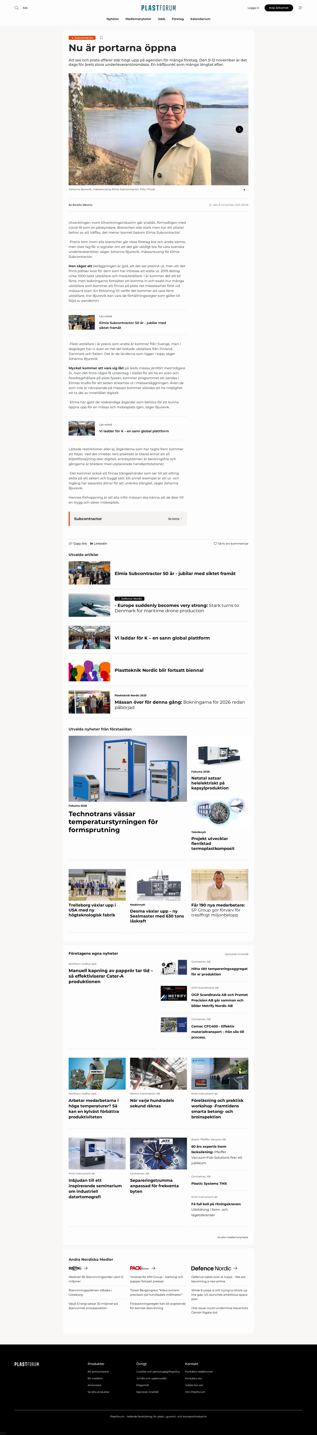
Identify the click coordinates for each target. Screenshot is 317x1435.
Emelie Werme (82, 205)
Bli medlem (95, 1378)
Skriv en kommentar (233, 543)
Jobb (161, 19)
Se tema (173, 518)
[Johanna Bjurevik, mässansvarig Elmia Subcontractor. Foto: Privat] (158, 129)
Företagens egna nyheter (93, 953)
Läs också (105, 316)
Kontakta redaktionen (199, 1371)
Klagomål (142, 1385)
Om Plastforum (195, 1392)
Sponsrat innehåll (147, 1392)
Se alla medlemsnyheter (232, 1237)
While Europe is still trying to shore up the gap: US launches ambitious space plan (219, 1295)
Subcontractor (83, 37)
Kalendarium (200, 19)
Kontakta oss (193, 1378)
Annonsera (94, 1385)
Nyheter (113, 19)
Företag (178, 19)
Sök (25, 8)
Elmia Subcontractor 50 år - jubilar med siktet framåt (132, 325)
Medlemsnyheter (138, 19)
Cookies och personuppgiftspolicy (158, 1371)
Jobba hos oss (194, 1385)
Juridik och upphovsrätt (151, 1378)
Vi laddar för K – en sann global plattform (134, 431)
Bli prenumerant (98, 1371)
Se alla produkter (99, 1392)
